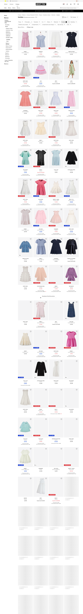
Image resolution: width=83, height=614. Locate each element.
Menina (23, 14)
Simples (58, 14)
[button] (65, 17)
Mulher (5, 4)
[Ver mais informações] (25, 56)
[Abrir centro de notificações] (71, 4)
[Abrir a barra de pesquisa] (60, 8)
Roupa (40, 14)
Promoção (27, 21)
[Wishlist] (74, 4)
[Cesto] (78, 4)
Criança (17, 4)
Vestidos (53, 14)
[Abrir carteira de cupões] (63, 4)
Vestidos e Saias (46, 14)
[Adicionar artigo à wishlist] (31, 32)
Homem (11, 4)
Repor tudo (30, 27)
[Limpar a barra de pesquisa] (78, 7)
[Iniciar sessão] (67, 4)
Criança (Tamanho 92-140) (32, 14)
